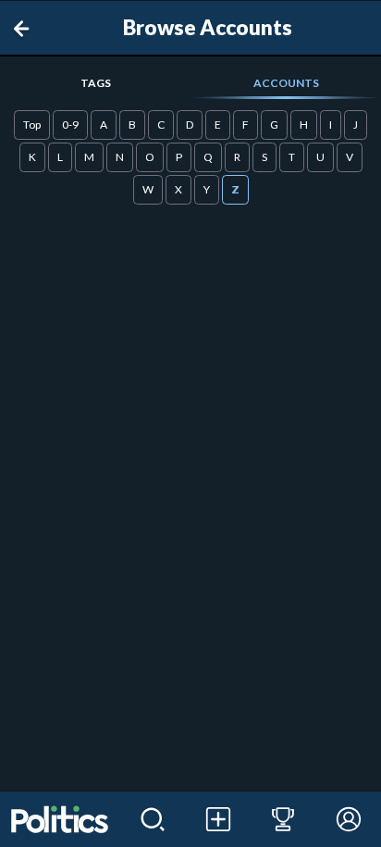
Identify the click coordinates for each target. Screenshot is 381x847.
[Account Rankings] (283, 819)
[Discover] (153, 819)
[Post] (218, 819)
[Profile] (348, 819)
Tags (95, 83)
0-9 (70, 124)
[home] (60, 819)
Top (32, 124)
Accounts (286, 83)
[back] (25, 28)
